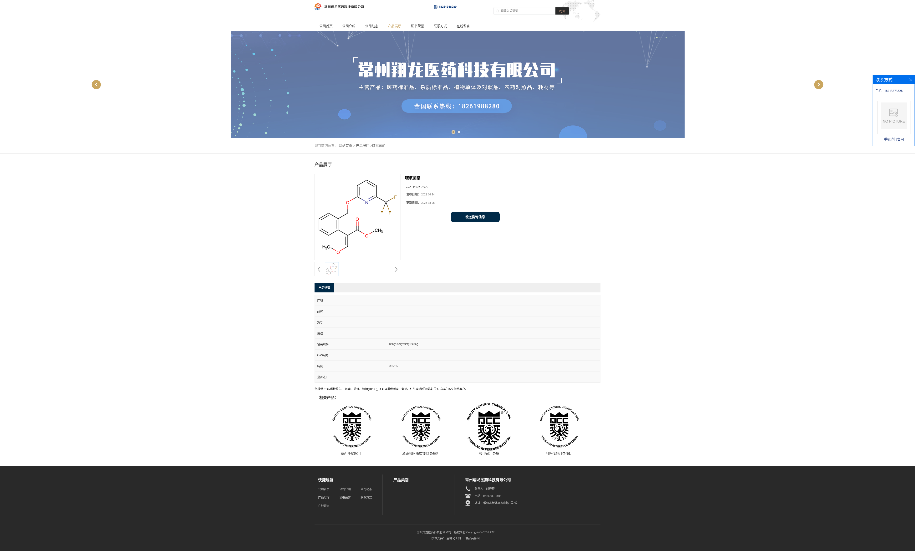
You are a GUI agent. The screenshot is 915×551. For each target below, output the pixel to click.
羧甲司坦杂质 (489, 453)
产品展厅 (394, 26)
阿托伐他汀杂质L (558, 453)
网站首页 (345, 146)
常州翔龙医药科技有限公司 (434, 532)
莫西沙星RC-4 (351, 453)
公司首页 (326, 26)
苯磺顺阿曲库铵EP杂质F (420, 453)
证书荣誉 (417, 26)
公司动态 (371, 26)
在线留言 (463, 26)
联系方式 (440, 26)
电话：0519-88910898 (488, 496)
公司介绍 (349, 26)
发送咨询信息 (475, 217)
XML (493, 532)
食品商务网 (472, 538)
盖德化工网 (454, 538)
